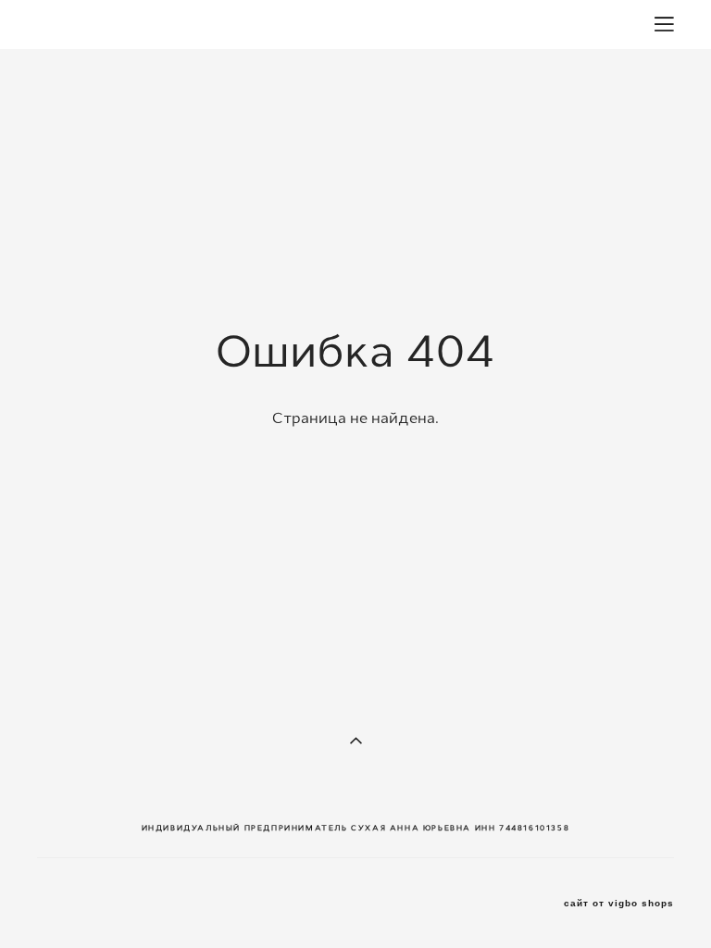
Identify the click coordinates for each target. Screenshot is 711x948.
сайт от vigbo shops (619, 903)
